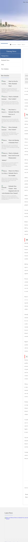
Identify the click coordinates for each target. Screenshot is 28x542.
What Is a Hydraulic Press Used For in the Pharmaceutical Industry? (10, 157)
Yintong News (4, 56)
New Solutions (5, 69)
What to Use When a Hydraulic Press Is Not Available (14, 173)
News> (23, 44)
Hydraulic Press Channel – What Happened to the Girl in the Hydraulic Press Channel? (10, 190)
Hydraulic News (5, 60)
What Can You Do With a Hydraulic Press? (13, 84)
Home (24, 2)
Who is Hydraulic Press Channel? (13, 128)
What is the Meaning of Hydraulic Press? (14, 141)
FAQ (2, 64)
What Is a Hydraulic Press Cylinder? (13, 98)
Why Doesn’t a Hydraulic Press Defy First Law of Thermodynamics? (10, 113)
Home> (19, 44)
